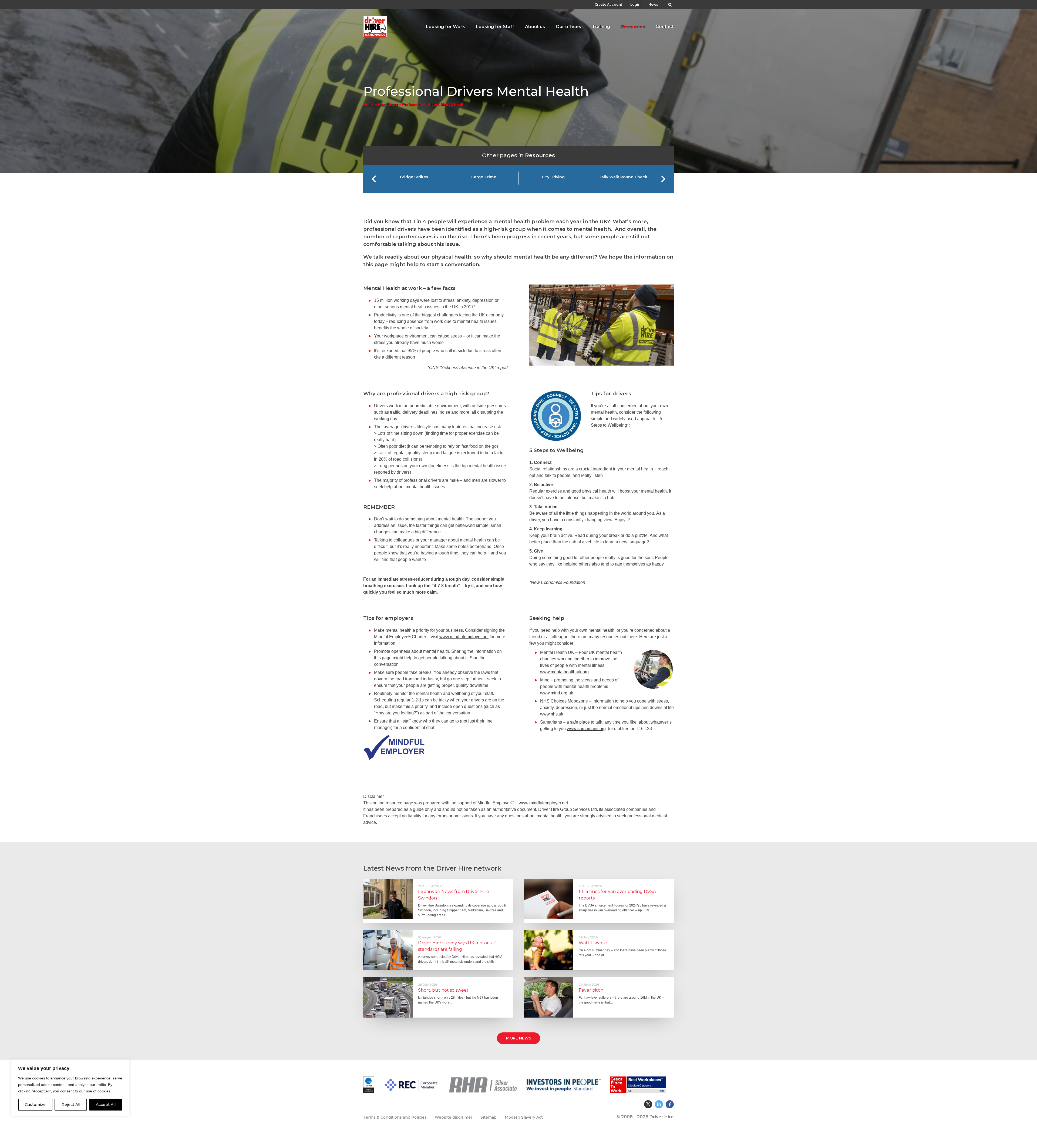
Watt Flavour (593, 942)
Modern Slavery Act (524, 1117)
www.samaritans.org (586, 728)
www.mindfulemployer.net (464, 636)
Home (368, 104)
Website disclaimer (453, 1117)
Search (670, 3)
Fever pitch (591, 990)
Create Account (608, 4)
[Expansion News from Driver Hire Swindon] (388, 899)
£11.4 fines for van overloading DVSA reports (617, 895)
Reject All (71, 1104)
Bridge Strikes (414, 177)
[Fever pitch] (548, 997)
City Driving (553, 177)
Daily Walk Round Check (622, 177)
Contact (665, 26)
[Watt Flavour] (548, 950)
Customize (35, 1104)
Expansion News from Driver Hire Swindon (453, 895)
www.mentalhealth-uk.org (564, 672)
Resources (633, 26)
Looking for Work (445, 26)
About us (535, 26)
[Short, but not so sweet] (388, 997)
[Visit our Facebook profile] (670, 1104)
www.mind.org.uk (556, 693)
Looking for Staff (495, 26)
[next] (662, 179)
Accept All (106, 1104)
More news (518, 1038)
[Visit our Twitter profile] (648, 1104)
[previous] (375, 179)
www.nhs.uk (551, 714)
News (653, 4)
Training (601, 26)
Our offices (568, 26)
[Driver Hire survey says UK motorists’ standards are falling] (388, 950)
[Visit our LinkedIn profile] (659, 1104)
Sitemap (488, 1117)
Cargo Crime (483, 177)
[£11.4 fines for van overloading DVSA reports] (548, 899)
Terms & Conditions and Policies (395, 1117)
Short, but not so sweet (443, 990)
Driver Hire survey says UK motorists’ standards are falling (457, 946)
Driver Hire (375, 25)
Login (635, 4)
